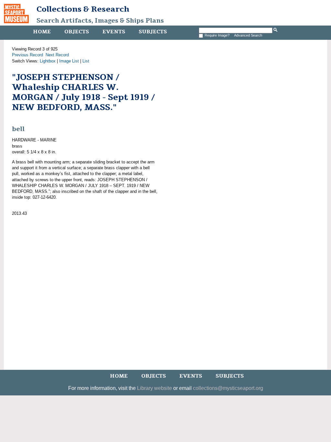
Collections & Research (83, 9)
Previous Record (27, 54)
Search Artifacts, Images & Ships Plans (100, 21)
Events (113, 31)
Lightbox (48, 61)
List (85, 61)
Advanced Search (248, 35)
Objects (76, 31)
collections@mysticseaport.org (228, 388)
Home (42, 31)
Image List (69, 61)
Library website (154, 388)
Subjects (153, 31)
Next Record (57, 54)
